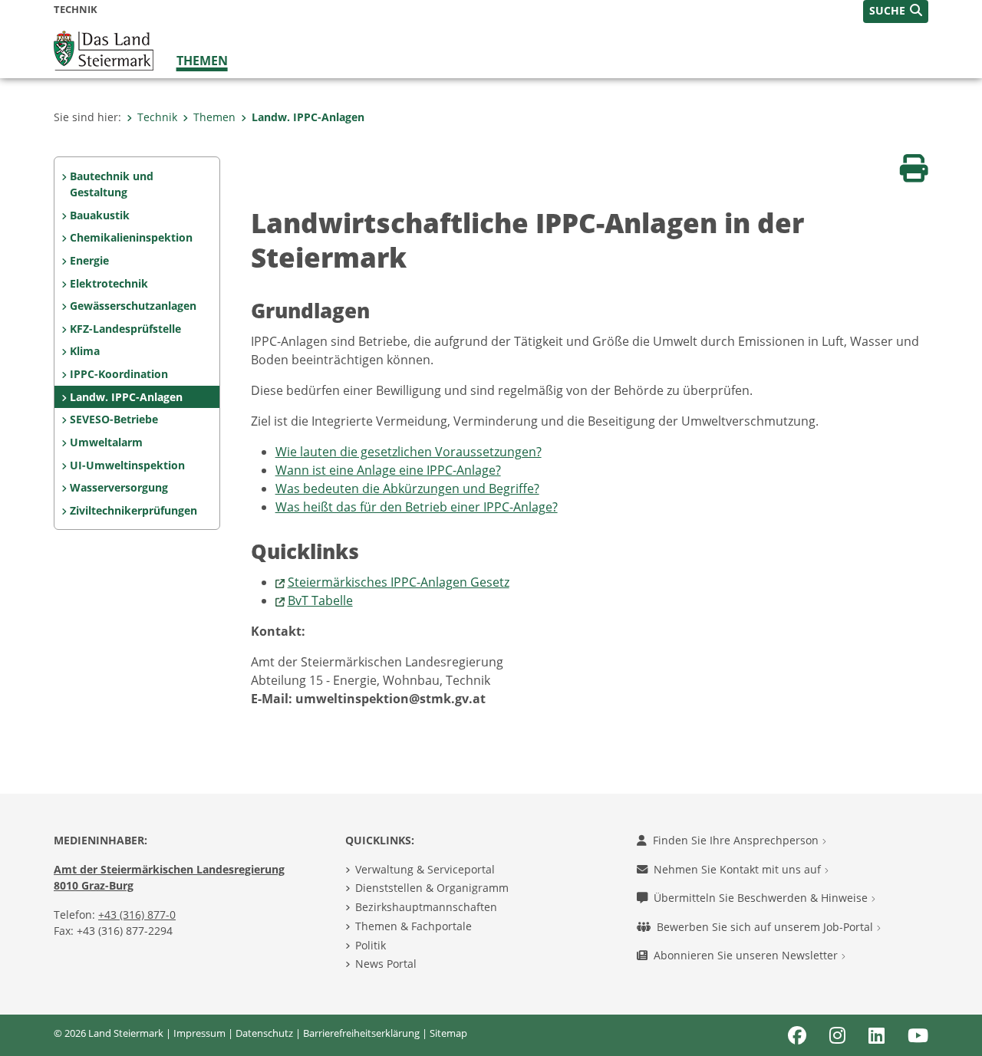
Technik (157, 117)
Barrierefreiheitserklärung (361, 1033)
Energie (89, 260)
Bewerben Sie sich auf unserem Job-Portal (766, 926)
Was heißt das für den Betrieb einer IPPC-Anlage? (416, 506)
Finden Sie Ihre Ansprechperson (737, 840)
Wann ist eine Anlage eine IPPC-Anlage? (388, 470)
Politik (370, 945)
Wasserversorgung (119, 487)
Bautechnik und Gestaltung (111, 184)
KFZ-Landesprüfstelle (125, 328)
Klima (85, 351)
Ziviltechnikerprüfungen (133, 510)
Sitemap (448, 1033)
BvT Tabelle (320, 600)
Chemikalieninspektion (131, 237)
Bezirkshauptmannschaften (426, 907)
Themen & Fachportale (413, 926)
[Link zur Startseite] (103, 49)
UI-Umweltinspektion (127, 465)
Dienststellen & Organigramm (432, 887)
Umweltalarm (106, 442)
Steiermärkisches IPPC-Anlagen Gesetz (398, 582)
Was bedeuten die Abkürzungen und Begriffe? (407, 488)
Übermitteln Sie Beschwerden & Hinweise (762, 897)
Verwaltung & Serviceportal (425, 869)
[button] (895, 11)
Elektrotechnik (109, 283)
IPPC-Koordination (119, 374)
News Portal (386, 963)
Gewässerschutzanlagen (133, 305)
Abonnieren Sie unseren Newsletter (747, 955)
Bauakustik (100, 215)
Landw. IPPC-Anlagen (308, 117)
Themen (202, 60)
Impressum (199, 1033)
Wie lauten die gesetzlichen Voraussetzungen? (408, 451)
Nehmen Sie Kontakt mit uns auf (739, 869)
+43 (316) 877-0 (137, 914)
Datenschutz (264, 1033)
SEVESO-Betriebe (114, 419)
